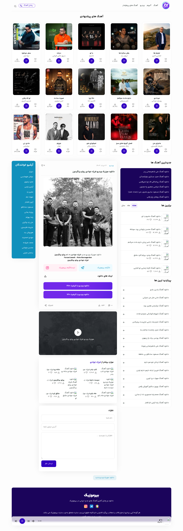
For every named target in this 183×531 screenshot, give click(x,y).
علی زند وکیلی (27, 222)
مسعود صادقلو (27, 207)
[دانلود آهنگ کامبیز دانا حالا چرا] (91, 81)
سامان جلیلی (28, 253)
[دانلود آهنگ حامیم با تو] (91, 36)
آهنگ (155, 5)
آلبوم (149, 5)
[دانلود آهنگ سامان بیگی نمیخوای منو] (91, 127)
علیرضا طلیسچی (27, 227)
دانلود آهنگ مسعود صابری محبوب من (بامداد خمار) (148, 192)
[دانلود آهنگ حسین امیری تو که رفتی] (26, 81)
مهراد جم (29, 197)
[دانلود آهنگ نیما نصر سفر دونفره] (26, 36)
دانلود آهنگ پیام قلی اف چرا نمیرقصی (154, 181)
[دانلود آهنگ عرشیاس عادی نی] (26, 127)
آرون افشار (29, 202)
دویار (31, 171)
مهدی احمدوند (27, 237)
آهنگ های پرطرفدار (130, 5)
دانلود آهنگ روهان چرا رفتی (158, 197)
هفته (134, 205)
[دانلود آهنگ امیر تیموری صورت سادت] (59, 81)
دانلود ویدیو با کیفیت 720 (78, 294)
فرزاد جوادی (76, 254)
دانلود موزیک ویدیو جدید (91, 254)
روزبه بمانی (28, 212)
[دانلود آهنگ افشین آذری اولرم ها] (156, 36)
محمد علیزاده (28, 242)
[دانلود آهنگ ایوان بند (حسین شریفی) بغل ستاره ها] (124, 36)
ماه (128, 205)
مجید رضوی (28, 182)
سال (123, 205)
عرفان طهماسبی (26, 176)
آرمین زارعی (28, 187)
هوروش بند (28, 232)
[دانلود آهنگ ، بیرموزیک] (165, 5)
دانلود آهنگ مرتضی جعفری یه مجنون (154, 186)
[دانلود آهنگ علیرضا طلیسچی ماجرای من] (156, 127)
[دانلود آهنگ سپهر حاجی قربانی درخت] (59, 36)
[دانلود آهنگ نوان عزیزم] (59, 127)
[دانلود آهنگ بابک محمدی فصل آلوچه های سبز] (124, 127)
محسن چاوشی (27, 247)
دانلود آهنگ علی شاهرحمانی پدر (156, 171)
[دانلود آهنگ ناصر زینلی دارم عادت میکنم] (124, 81)
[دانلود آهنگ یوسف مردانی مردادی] (156, 81)
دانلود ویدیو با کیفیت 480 (78, 285)
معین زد (30, 192)
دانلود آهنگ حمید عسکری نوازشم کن (154, 176)
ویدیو (142, 5)
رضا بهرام (29, 217)
